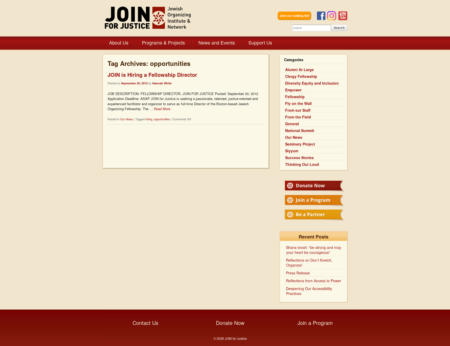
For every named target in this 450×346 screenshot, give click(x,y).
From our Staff (297, 110)
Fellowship (295, 96)
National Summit (299, 130)
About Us (118, 42)
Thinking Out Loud (302, 164)
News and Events (216, 42)
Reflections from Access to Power (313, 280)
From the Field (298, 116)
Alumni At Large (299, 69)
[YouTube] (342, 18)
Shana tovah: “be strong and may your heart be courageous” (313, 250)
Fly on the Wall (298, 103)
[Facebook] (322, 18)
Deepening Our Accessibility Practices (309, 291)
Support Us (260, 42)
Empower (293, 89)
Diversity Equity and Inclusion (312, 83)
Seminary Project (300, 144)
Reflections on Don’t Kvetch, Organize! (309, 262)
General (292, 123)
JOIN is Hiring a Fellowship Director (152, 74)
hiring (149, 119)
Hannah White (162, 83)
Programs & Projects (163, 42)
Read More (162, 108)
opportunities (162, 119)
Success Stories (299, 157)
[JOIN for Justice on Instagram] (332, 18)
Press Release (298, 272)
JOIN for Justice (148, 17)
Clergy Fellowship (301, 76)
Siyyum (291, 150)
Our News (126, 119)
